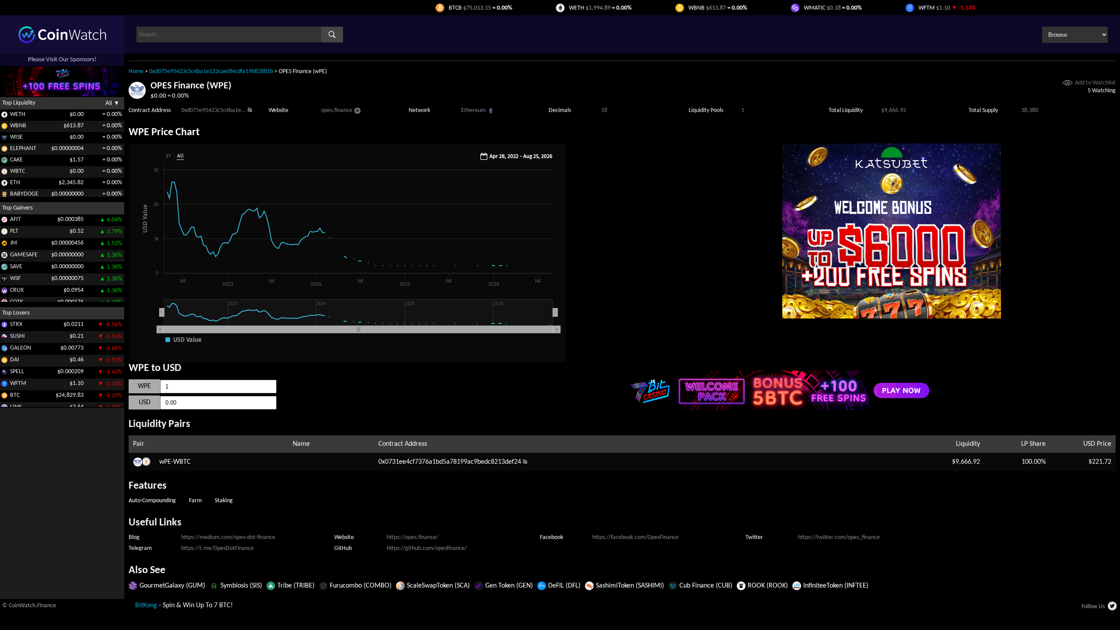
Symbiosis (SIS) (241, 585)
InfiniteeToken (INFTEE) (835, 585)
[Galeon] (4, 349)
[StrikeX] (4, 326)
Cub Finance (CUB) (705, 585)
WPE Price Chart (164, 132)
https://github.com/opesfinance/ (427, 548)
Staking (224, 500)
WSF (15, 278)
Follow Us (1093, 606)
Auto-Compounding (152, 500)
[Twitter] (1113, 608)
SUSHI (17, 336)
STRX (16, 324)
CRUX (17, 290)
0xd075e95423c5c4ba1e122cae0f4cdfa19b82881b (211, 71)
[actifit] (4, 221)
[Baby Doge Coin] (4, 195)
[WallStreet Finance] (4, 280)
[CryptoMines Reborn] (4, 292)
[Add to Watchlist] (1067, 83)
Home (136, 71)
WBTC (17, 171)
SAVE (16, 266)
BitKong (146, 605)
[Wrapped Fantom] (4, 385)
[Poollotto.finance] (4, 233)
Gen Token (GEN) (509, 585)
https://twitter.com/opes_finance (839, 537)
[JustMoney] (4, 245)
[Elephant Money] (4, 150)
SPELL (17, 371)
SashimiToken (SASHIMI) (630, 585)
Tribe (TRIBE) (296, 585)
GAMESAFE (24, 255)
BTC (15, 395)
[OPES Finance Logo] (137, 97)
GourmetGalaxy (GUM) (172, 585)
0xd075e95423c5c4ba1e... (213, 110)
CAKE (16, 160)
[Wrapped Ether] (4, 116)
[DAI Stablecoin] (4, 361)
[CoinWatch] (62, 41)
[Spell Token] (4, 373)
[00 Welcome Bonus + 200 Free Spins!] (891, 316)
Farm (195, 500)
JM (13, 243)
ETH (15, 182)
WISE (16, 137)
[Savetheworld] (4, 268)
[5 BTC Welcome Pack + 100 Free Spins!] (779, 408)
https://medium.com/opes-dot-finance (228, 537)
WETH (17, 114)
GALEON (20, 348)
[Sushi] (4, 338)
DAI (14, 360)
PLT (14, 231)
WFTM (18, 383)
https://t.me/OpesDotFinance (217, 548)
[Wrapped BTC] (4, 173)
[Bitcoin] (4, 397)
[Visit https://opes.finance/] (357, 112)
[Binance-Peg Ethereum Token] (4, 184)
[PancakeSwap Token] (4, 161)
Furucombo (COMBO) (361, 585)
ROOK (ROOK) (768, 585)
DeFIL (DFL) (564, 585)
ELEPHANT (23, 148)
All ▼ (112, 103)
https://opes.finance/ (412, 537)
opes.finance (336, 110)
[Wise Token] (4, 139)
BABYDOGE (24, 194)
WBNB (18, 125)
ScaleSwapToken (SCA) (438, 585)
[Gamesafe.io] (4, 256)
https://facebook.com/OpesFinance (635, 537)
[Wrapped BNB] (4, 127)
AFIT (15, 219)
